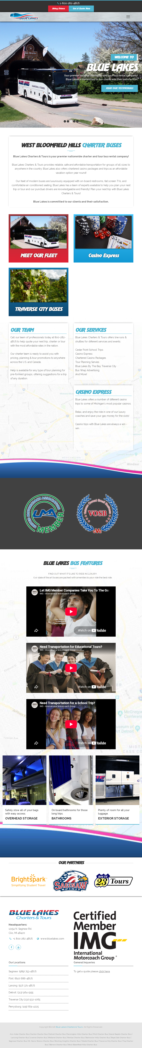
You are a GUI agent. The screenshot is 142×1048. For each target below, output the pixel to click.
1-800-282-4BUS (69, 3)
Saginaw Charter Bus (18, 1041)
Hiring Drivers (58, 8)
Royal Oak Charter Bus (120, 1038)
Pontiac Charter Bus (76, 1038)
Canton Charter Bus (39, 1034)
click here (104, 971)
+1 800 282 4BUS (23, 938)
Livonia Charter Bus (38, 1038)
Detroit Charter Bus (57, 1034)
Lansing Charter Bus (20, 1038)
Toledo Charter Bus (89, 1041)
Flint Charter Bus (100, 1034)
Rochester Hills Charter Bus (98, 1038)
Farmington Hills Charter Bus (79, 1034)
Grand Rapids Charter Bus (120, 1034)
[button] (128, 16)
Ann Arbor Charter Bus (20, 1034)
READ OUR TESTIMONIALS (119, 88)
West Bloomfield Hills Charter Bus (82, 1045)
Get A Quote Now (81, 8)
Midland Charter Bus (57, 1038)
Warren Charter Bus (58, 1045)
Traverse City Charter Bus (110, 1041)
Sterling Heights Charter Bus (67, 1041)
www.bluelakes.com (52, 938)
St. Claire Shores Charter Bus (41, 1041)
